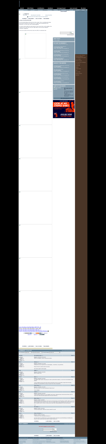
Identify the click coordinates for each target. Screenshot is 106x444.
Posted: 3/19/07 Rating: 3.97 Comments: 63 (61, 74)
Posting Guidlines (72, 423)
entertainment (45, 9)
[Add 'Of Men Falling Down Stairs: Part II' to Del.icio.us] (26, 333)
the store (83, 8)
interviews (67, 9)
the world (36, 9)
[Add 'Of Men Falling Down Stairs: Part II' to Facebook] (29, 334)
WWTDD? (77, 75)
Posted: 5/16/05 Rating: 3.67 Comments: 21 (61, 66)
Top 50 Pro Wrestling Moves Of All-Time (61, 50)
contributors (40, 8)
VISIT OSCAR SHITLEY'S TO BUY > (67, 98)
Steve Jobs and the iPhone (59, 80)
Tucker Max (78, 65)
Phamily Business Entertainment (56, 437)
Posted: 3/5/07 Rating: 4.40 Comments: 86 (61, 55)
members (50, 8)
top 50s (74, 9)
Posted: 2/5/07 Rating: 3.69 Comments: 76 (61, 59)
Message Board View (71, 350)
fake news (59, 9)
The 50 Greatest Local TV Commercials (61, 54)
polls (85, 9)
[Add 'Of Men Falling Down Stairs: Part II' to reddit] (41, 334)
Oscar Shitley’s (78, 59)
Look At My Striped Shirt (45, 437)
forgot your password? (70, 34)
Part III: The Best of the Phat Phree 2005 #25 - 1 (30, 329)
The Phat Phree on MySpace (81, 62)
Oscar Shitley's (37, 437)
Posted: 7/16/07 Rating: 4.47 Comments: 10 (61, 70)
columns (29, 9)
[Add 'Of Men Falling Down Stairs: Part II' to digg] (32, 333)
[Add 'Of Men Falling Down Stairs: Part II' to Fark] (45, 333)
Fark (76, 70)
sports (53, 9)
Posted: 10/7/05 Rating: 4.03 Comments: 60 (61, 78)
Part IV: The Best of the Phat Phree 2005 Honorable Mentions (33, 331)
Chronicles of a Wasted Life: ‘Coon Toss (61, 65)
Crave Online (78, 71)
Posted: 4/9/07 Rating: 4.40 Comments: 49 (61, 51)
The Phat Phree (30, 437)
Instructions (66, 423)
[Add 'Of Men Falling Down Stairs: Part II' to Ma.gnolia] (35, 334)
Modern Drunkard (79, 73)
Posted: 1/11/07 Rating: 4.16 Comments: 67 (61, 81)
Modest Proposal (79, 60)
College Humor (78, 68)
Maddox (77, 67)
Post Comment (64, 350)
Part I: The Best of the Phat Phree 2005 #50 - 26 (30, 327)
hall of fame (30, 8)
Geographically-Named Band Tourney (61, 73)
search (22, 8)
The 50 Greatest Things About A (60, 46)
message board (61, 8)
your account (73, 8)
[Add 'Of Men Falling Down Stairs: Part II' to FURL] (38, 333)
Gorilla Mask (78, 63)
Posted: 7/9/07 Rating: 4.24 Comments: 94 (61, 47)
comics (80, 9)
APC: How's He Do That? (58, 69)
